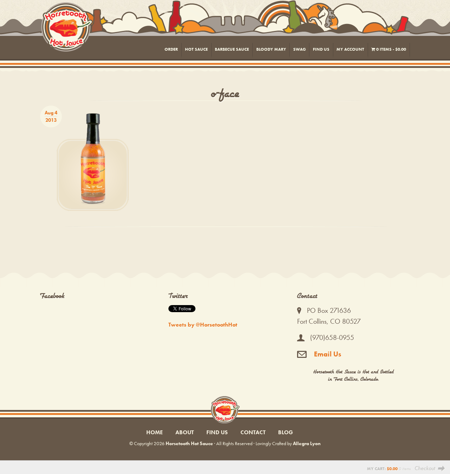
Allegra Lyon (307, 443)
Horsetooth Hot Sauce (225, 30)
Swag (299, 49)
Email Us (326, 354)
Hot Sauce (196, 49)
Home (154, 432)
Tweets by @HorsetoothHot (202, 324)
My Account (350, 49)
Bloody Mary (271, 49)
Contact (252, 432)
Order (171, 49)
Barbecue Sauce (232, 49)
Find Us (321, 49)
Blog (285, 432)
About (184, 432)
